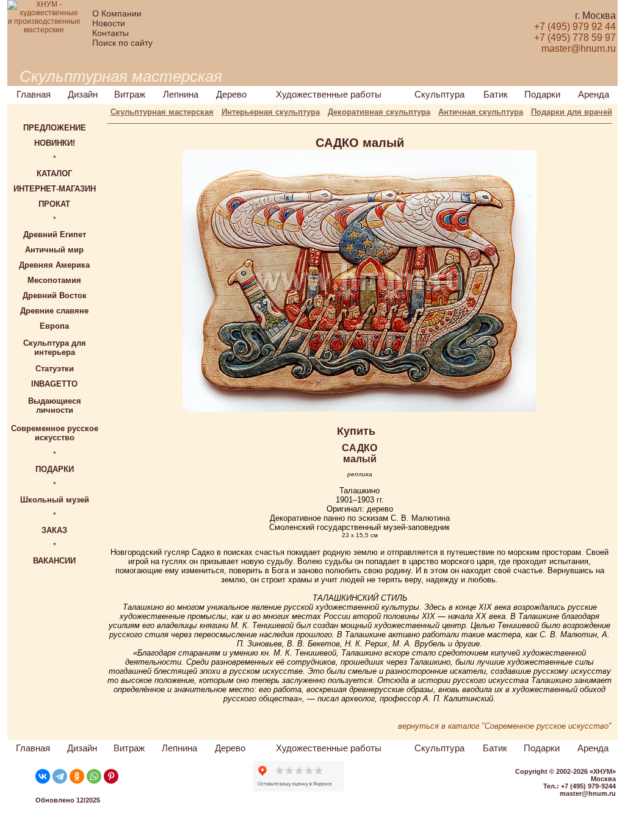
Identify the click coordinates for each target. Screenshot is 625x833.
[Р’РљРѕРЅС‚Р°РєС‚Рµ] (42, 776)
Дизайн (83, 94)
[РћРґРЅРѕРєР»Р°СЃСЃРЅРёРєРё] (77, 776)
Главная (33, 94)
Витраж (129, 94)
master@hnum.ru (588, 793)
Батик (495, 94)
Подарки (542, 94)
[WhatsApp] (94, 776)
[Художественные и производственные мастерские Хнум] (44, 30)
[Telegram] (59, 776)
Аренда (593, 94)
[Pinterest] (111, 776)
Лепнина (180, 94)
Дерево (231, 94)
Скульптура (439, 94)
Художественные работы (328, 94)
